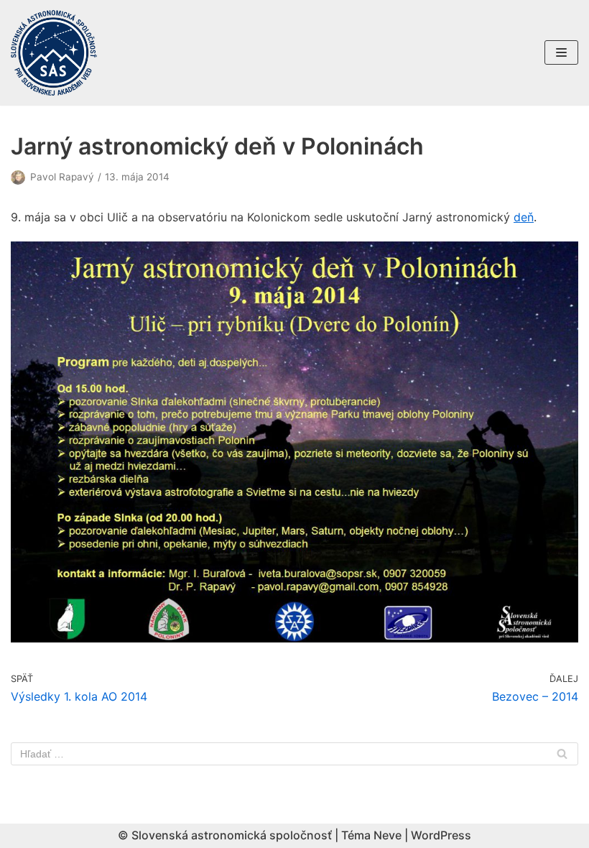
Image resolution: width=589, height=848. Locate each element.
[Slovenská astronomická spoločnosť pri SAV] (54, 53)
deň (524, 217)
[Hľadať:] (294, 753)
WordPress (441, 835)
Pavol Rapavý (62, 177)
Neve (388, 835)
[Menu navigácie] (561, 52)
